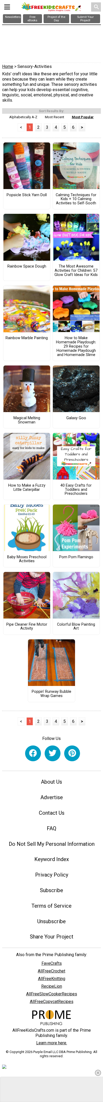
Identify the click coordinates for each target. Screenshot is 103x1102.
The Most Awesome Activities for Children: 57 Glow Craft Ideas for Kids (76, 270)
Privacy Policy (51, 875)
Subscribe (51, 890)
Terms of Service (51, 906)
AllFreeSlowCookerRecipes (51, 993)
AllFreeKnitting (51, 978)
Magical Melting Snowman (26, 420)
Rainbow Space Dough (26, 266)
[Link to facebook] (33, 753)
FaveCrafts (51, 963)
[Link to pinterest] (72, 753)
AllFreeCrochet (51, 970)
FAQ (51, 828)
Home (7, 66)
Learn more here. (51, 1042)
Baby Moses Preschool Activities (26, 559)
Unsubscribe (51, 921)
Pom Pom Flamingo (76, 557)
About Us (51, 782)
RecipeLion (51, 986)
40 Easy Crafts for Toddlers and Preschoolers (76, 489)
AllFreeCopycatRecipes (51, 1001)
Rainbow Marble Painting (27, 338)
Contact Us (51, 813)
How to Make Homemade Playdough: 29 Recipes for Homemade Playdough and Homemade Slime (76, 346)
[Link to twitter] (52, 753)
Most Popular (83, 117)
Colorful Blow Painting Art (76, 626)
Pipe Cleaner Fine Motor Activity (26, 626)
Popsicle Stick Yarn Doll (27, 195)
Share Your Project (51, 936)
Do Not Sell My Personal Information (52, 844)
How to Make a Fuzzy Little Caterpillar (26, 487)
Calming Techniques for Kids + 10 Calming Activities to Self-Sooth (76, 199)
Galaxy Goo (76, 418)
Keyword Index (51, 859)
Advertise (51, 797)
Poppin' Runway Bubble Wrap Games (51, 694)
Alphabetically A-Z (23, 117)
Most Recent (54, 117)
